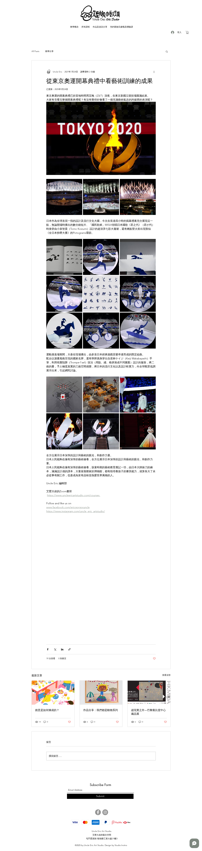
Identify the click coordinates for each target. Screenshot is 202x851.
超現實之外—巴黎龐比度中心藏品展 (148, 711)
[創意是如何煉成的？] (53, 693)
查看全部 (166, 675)
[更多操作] (154, 71)
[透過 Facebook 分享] (47, 649)
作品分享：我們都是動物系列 (100, 710)
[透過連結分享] (69, 649)
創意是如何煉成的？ (47, 710)
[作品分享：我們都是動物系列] (101, 693)
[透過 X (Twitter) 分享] (55, 649)
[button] (187, 32)
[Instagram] (105, 812)
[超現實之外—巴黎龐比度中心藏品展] (149, 693)
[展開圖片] (64, 197)
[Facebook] (98, 812)
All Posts (35, 51)
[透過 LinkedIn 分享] (62, 649)
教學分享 (49, 51)
